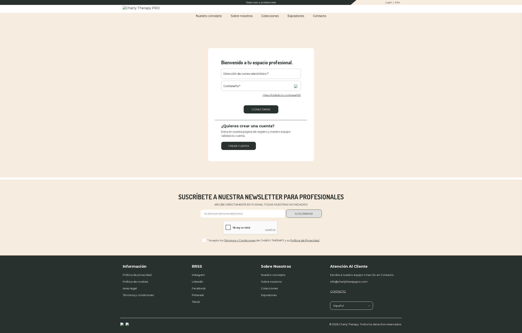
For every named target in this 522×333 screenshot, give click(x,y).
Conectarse (261, 109)
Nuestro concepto (273, 274)
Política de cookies (135, 281)
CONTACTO (338, 291)
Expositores (268, 295)
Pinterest (198, 295)
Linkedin (197, 281)
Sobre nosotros (271, 281)
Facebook (199, 288)
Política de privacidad (137, 274)
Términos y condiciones (138, 295)
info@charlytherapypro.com (348, 281)
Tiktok (196, 301)
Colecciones (269, 288)
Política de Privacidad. (305, 240)
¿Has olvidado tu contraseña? (281, 95)
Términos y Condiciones (239, 240)
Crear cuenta (238, 146)
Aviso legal (130, 288)
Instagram (198, 274)
